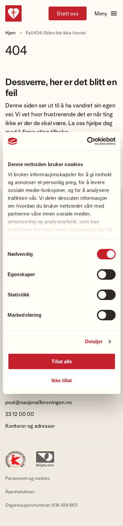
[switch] (106, 274)
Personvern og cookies (27, 478)
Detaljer (94, 341)
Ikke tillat (61, 380)
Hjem (10, 33)
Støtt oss (67, 13)
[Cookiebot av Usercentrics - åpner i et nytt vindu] (87, 141)
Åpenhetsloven (20, 492)
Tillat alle (61, 361)
